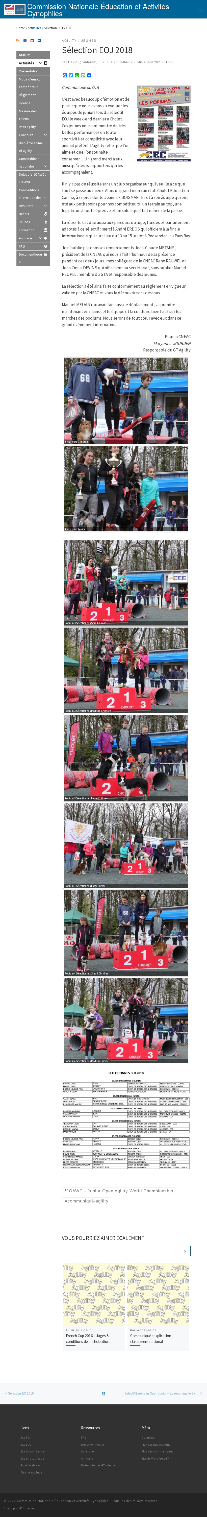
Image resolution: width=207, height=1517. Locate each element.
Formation (26, 230)
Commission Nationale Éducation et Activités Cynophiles (62, 1501)
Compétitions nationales (29, 162)
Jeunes (24, 222)
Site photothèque (32, 1458)
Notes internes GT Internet (98, 1465)
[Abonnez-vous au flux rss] (17, 41)
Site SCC (25, 1444)
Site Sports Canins (32, 1451)
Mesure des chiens (28, 115)
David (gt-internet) (83, 62)
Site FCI (25, 1437)
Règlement (27, 95)
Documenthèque (30, 258)
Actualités (34, 28)
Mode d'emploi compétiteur (30, 83)
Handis (24, 214)
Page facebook (30, 1465)
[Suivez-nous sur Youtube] (32, 41)
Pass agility (27, 126)
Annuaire (25, 238)
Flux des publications (156, 1444)
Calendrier (88, 1451)
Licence (25, 103)
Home (20, 28)
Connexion (149, 1437)
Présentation (29, 71)
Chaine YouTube (31, 1472)
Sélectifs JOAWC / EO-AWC (32, 178)
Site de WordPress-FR (155, 1458)
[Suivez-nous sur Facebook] (25, 41)
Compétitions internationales (30, 194)
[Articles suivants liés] (185, 1251)
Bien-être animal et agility (31, 147)
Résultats (26, 205)
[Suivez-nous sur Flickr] (39, 41)
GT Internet (27, 1508)
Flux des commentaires (157, 1451)
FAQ (22, 246)
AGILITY (24, 55)
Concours (26, 135)
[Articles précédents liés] (174, 1251)
